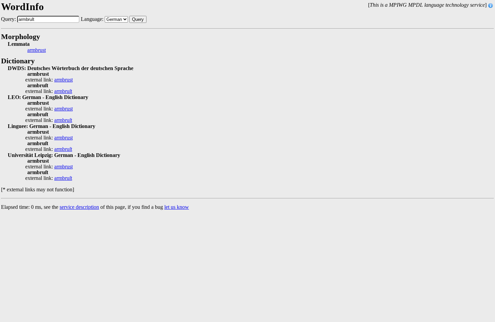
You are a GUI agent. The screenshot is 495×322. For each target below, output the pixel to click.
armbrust (36, 50)
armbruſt (63, 91)
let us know (176, 207)
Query (138, 19)
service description (79, 207)
